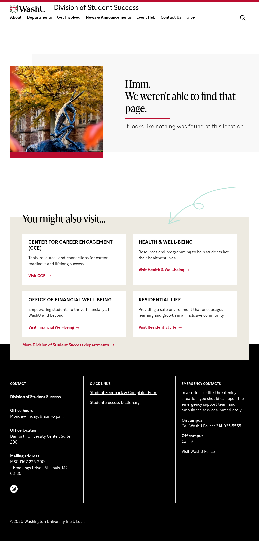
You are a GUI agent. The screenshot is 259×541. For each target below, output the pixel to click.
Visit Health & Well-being (161, 270)
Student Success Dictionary (115, 403)
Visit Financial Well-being (51, 328)
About (16, 18)
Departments (39, 18)
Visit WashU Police (198, 452)
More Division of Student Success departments (65, 345)
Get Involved (69, 18)
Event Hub (146, 18)
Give (190, 18)
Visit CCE (37, 276)
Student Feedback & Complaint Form (123, 393)
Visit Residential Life (157, 328)
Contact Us (171, 18)
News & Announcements (108, 18)
